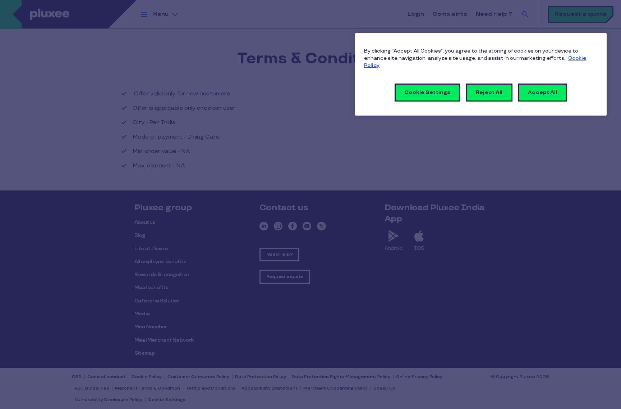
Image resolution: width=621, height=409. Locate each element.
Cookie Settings (427, 92)
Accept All (542, 92)
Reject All (489, 92)
